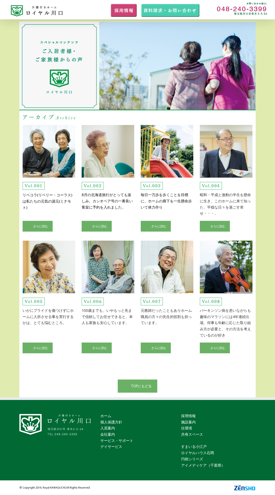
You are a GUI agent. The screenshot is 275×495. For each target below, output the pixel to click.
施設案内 (188, 422)
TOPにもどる (141, 386)
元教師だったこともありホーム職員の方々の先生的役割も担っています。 (166, 316)
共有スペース (192, 434)
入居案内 (107, 428)
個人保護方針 (111, 422)
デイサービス (111, 446)
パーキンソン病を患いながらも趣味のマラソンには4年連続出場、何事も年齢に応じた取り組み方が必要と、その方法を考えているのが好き (225, 323)
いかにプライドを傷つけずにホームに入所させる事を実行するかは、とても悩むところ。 (48, 316)
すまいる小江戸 (194, 446)
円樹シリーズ (192, 459)
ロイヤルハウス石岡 (197, 452)
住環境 (186, 428)
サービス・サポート (116, 440)
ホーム (105, 415)
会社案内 (107, 434)
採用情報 (188, 415)
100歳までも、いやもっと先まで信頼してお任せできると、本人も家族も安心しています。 (107, 316)
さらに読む (40, 226)
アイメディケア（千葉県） (203, 465)
